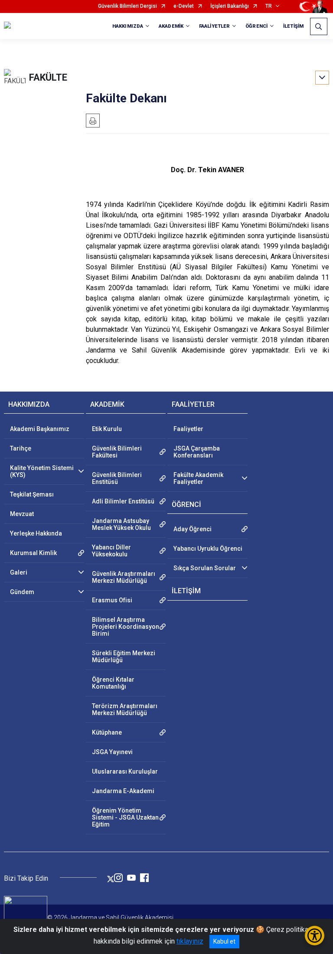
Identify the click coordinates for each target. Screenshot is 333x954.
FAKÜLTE (48, 77)
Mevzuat (22, 513)
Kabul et (224, 941)
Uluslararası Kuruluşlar (125, 771)
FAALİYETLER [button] (214, 26)
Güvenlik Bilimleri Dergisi (127, 6)
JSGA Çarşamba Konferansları (196, 452)
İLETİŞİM (293, 26)
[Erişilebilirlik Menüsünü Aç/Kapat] (314, 935)
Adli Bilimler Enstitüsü (123, 501)
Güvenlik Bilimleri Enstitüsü (117, 478)
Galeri (18, 572)
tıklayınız (189, 941)
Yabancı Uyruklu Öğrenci (207, 548)
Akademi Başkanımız (39, 428)
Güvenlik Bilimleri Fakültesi (117, 452)
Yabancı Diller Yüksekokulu (111, 551)
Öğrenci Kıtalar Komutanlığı (113, 683)
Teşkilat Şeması (32, 494)
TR (268, 6)
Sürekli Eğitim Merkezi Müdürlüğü (123, 656)
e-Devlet (183, 6)
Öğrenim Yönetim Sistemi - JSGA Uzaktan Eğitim (125, 817)
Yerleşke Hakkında (36, 533)
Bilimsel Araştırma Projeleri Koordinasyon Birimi (125, 626)
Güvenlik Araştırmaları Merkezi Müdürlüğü (123, 577)
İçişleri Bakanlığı (229, 6)
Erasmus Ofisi (112, 600)
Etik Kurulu (107, 428)
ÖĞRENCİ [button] (256, 26)
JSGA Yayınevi (112, 751)
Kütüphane (107, 732)
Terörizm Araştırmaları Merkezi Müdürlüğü (124, 709)
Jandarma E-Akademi (123, 790)
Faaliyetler (188, 428)
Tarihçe (20, 448)
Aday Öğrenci (192, 529)
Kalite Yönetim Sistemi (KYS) (42, 471)
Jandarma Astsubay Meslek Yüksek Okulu (121, 524)
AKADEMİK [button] (171, 26)
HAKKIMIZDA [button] (127, 26)
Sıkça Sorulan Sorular (204, 568)
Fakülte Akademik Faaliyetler (198, 478)
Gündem (22, 591)
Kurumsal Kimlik (33, 552)
